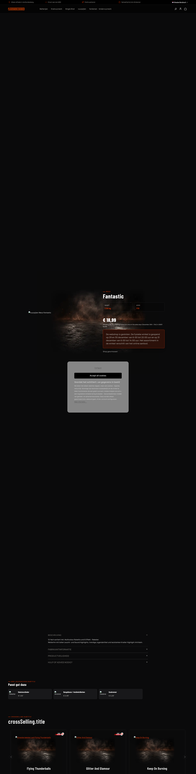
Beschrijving (54, 635)
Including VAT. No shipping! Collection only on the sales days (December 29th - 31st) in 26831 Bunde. (133, 325)
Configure (98, 368)
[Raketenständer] (12, 693)
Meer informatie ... (80, 402)
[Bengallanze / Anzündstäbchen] (58, 693)
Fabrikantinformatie (59, 649)
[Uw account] (180, 8)
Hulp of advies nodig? (60, 662)
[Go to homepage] (22, 9)
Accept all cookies (98, 375)
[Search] (175, 9)
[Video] (59, 734)
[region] (62, 333)
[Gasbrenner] (103, 693)
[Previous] (11, 757)
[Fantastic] (62, 331)
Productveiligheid (58, 656)
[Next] (185, 757)
